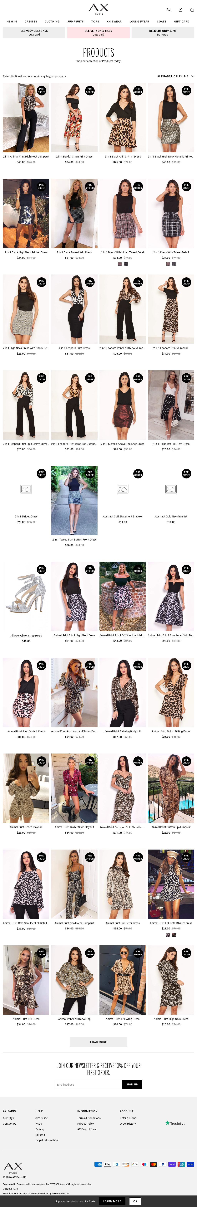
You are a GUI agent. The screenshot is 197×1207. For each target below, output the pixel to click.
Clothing (52, 21)
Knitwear (114, 21)
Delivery (40, 1129)
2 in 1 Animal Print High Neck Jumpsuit (26, 156)
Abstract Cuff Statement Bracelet (123, 516)
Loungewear (139, 21)
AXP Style (8, 1118)
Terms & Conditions (89, 1118)
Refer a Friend (128, 1118)
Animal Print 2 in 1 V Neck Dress (26, 731)
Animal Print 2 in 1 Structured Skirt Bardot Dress (171, 635)
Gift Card (181, 21)
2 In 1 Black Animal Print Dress (123, 156)
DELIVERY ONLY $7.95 (34, 32)
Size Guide (41, 1118)
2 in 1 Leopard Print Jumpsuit (171, 348)
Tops (95, 21)
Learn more (112, 1201)
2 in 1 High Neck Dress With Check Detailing (26, 348)
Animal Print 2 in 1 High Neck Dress (74, 635)
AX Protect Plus (86, 1129)
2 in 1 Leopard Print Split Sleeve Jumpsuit (26, 444)
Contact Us (9, 1123)
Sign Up (132, 1084)
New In (12, 21)
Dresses (31, 21)
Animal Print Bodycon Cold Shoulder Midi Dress (122, 827)
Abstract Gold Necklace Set (171, 516)
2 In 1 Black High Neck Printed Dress (26, 252)
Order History (128, 1123)
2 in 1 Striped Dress (26, 516)
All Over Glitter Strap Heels (26, 635)
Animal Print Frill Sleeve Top (74, 1019)
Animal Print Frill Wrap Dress (122, 1019)
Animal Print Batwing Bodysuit (122, 731)
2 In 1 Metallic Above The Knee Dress (122, 444)
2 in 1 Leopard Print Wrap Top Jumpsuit (74, 444)
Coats (161, 21)
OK (135, 1201)
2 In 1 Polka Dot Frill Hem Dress (171, 444)
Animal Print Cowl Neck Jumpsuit (74, 923)
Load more (98, 1042)
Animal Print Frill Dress (26, 1019)
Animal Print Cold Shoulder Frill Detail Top (26, 923)
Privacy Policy (85, 1123)
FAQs (38, 1123)
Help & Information (46, 1140)
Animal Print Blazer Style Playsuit (74, 827)
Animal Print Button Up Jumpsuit (171, 827)
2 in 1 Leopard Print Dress (74, 348)
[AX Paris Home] (99, 9)
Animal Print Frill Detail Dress (123, 923)
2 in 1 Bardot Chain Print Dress (74, 156)
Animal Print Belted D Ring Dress (171, 731)
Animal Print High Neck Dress (171, 1019)
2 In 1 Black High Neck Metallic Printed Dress (171, 156)
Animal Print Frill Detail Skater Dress (171, 923)
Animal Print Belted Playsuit (26, 827)
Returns (40, 1135)
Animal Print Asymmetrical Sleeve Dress (74, 731)
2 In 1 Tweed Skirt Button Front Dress (74, 539)
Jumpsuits (75, 21)
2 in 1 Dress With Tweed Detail (171, 252)
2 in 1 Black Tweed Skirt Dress (74, 252)
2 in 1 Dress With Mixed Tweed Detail (122, 252)
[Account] (177, 9)
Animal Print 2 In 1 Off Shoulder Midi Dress (122, 635)
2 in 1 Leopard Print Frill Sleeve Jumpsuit (122, 348)
